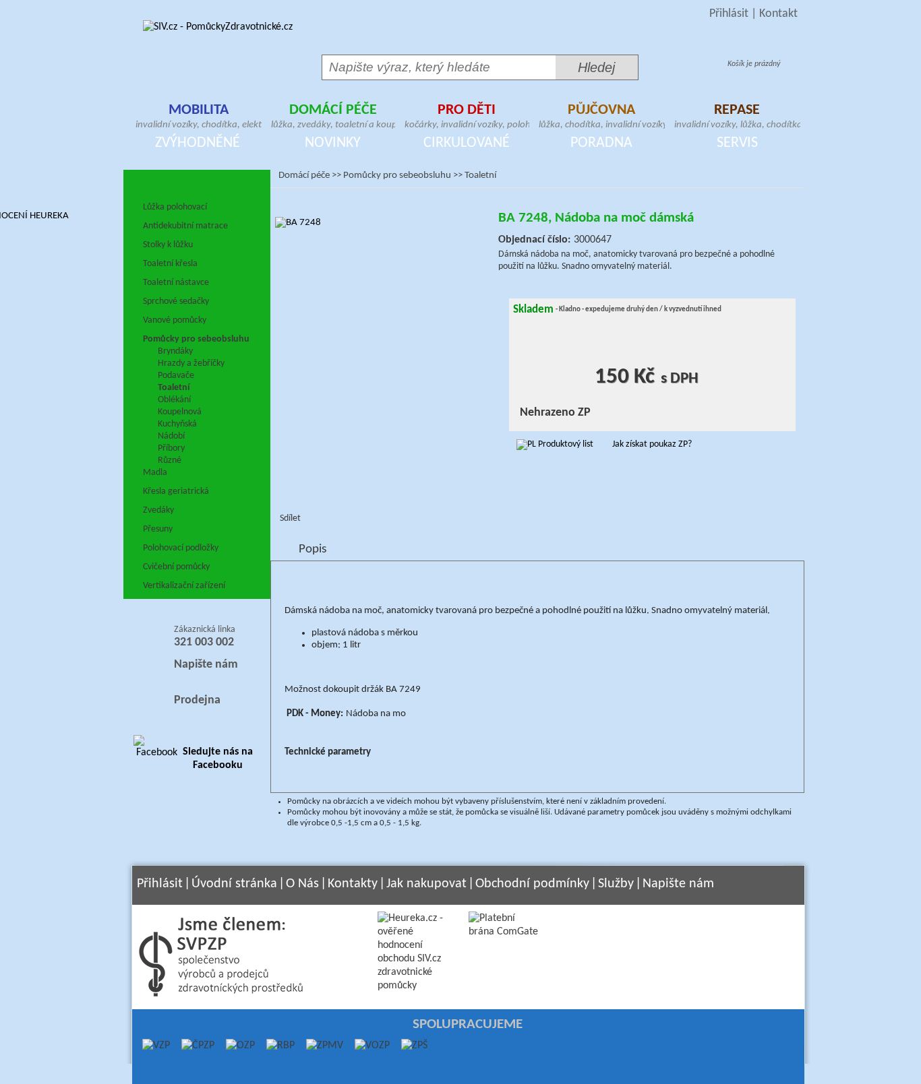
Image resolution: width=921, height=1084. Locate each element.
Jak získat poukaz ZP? (652, 444)
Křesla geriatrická (176, 491)
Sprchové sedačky (176, 301)
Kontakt (778, 14)
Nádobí (171, 436)
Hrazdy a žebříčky (191, 363)
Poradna (601, 143)
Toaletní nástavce (176, 283)
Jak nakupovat (426, 884)
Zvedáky (158, 510)
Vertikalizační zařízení (184, 586)
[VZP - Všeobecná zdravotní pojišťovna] (156, 1045)
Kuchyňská (177, 424)
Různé (169, 460)
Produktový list (564, 444)
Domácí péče (333, 118)
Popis (312, 549)
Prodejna (197, 700)
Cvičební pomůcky (176, 567)
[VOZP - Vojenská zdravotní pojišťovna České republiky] (366, 1045)
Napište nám (206, 664)
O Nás (302, 884)
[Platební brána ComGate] (504, 931)
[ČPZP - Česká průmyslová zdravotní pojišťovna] (192, 1045)
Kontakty (353, 884)
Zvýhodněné (197, 143)
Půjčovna (602, 118)
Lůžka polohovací (175, 207)
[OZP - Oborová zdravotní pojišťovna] (234, 1045)
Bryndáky (175, 351)
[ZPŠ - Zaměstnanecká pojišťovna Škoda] (408, 1045)
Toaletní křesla (170, 264)
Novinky (333, 143)
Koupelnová (180, 412)
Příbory (171, 448)
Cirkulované (466, 143)
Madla (155, 473)
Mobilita (199, 118)
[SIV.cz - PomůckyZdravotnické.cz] (218, 27)
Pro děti (467, 118)
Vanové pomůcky (174, 320)
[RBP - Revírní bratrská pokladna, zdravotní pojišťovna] (275, 1045)
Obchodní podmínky (532, 884)
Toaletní (173, 388)
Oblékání (174, 400)
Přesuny (158, 529)
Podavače (176, 376)
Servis (737, 143)
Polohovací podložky (180, 548)
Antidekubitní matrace (185, 226)
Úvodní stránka (234, 884)
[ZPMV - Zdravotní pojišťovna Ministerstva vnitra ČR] (319, 1045)
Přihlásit (728, 14)
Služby (616, 884)
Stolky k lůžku (168, 245)
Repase (737, 118)
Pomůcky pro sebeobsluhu (196, 339)
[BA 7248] (384, 326)
